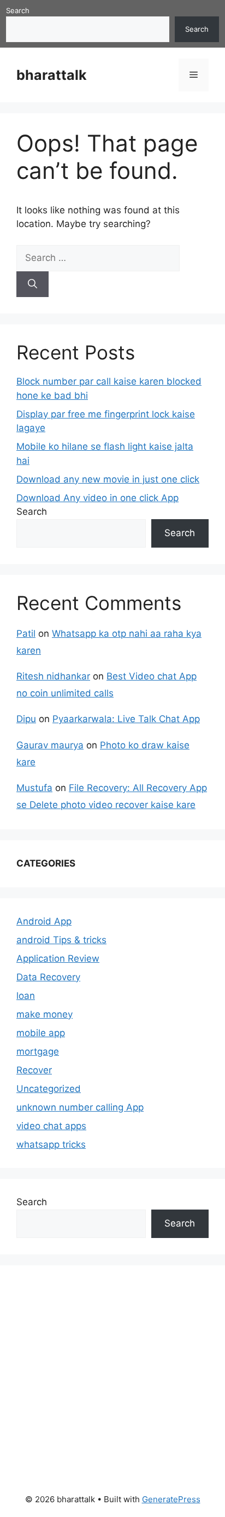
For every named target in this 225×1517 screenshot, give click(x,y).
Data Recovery (48, 977)
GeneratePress (171, 1499)
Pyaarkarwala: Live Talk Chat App (126, 718)
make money (44, 1014)
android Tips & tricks (61, 939)
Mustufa (34, 787)
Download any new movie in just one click (107, 479)
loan (25, 995)
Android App (44, 921)
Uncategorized (48, 1088)
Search (17, 10)
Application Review (57, 958)
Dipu (26, 718)
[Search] (32, 284)
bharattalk (51, 75)
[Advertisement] (98, 1372)
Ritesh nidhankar (53, 676)
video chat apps (51, 1125)
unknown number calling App (80, 1107)
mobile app (40, 1032)
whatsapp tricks (51, 1144)
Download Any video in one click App (97, 497)
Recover (34, 1070)
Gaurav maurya (50, 745)
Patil (25, 633)
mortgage (37, 1051)
